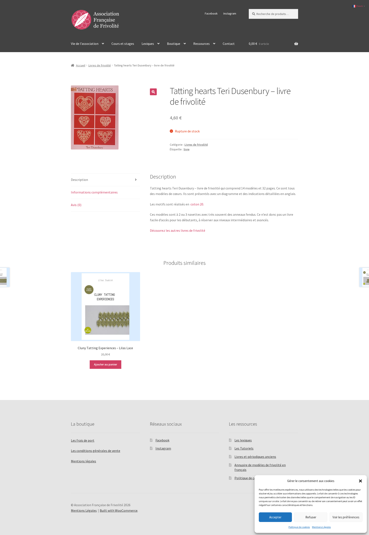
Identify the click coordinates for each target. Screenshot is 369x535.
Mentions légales (83, 461)
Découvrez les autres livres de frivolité (177, 230)
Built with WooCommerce (119, 510)
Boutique (173, 43)
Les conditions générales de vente (95, 451)
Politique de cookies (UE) (252, 478)
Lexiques (148, 43)
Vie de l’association (84, 43)
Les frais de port (82, 440)
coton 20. (197, 204)
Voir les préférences (345, 517)
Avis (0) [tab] (76, 205)
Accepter (275, 517)
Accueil (80, 65)
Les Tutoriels (243, 448)
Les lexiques (243, 440)
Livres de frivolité (99, 65)
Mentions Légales (321, 527)
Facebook (211, 13)
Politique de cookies (299, 527)
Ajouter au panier (105, 364)
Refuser (310, 517)
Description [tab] (79, 179)
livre (186, 149)
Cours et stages (122, 43)
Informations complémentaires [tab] (94, 192)
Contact (229, 43)
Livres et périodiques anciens (255, 456)
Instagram (229, 13)
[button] (360, 481)
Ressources (201, 43)
